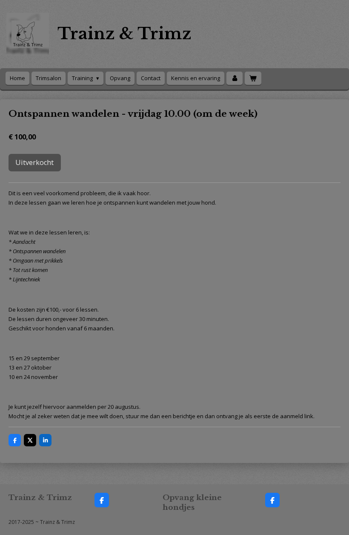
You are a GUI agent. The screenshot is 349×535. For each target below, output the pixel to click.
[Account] (234, 78)
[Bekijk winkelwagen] (253, 78)
